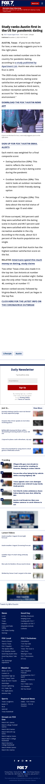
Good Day (25, 613)
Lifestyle (31, 34)
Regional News (28, 698)
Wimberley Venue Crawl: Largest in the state (16, 573)
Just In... (5, 408)
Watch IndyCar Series (9, 736)
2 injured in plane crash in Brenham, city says (17, 439)
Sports (5, 698)
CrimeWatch (25, 641)
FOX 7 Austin (24, 34)
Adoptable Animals (27, 626)
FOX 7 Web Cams (27, 684)
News (4, 613)
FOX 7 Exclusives (28, 638)
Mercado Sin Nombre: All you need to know (16, 564)
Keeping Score (26, 619)
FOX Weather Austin (8, 651)
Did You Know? (26, 689)
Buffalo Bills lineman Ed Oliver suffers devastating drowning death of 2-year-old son (16, 431)
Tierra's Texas (6, 644)
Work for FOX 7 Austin (9, 681)
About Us (6, 668)
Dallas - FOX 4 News (28, 702)
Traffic (4, 619)
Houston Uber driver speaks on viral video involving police (16, 421)
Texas (4, 621)
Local (3, 616)
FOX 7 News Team (8, 678)
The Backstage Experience (7, 661)
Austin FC (5, 704)
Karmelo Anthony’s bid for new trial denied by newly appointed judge (16, 412)
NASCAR (4, 709)
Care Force (24, 651)
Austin (19, 353)
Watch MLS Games (8, 750)
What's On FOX (7, 671)
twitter (18, 760)
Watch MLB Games (8, 729)
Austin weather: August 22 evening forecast (16, 545)
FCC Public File (7, 688)
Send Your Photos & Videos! (28, 680)
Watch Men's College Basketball (9, 740)
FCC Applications (7, 691)
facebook (14, 760)
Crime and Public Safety (7, 627)
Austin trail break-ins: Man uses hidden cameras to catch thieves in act (27, 502)
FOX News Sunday (8, 630)
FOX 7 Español (7, 646)
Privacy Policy (25, 397)
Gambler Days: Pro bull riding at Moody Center (15, 555)
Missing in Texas (26, 654)
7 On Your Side (26, 644)
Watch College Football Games (9, 726)
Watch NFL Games (8, 722)
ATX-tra (23, 659)
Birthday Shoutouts (27, 616)
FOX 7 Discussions (27, 656)
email (30, 760)
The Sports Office (8, 649)
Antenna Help (6, 693)
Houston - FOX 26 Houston (27, 705)
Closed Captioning (8, 686)
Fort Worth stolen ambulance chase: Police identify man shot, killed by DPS (27, 493)
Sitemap (4, 633)
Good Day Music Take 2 (9, 657)
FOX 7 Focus (25, 646)
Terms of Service (24, 399)
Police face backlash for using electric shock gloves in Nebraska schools (16, 449)
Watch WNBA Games (9, 747)
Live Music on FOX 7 (28, 624)
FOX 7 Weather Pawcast (26, 672)
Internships (5, 683)
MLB (3, 707)
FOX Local (6, 638)
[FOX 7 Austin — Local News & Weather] (8, 3)
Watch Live (35, 3)
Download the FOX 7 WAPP (28, 676)
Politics (4, 624)
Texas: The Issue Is (27, 649)
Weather (25, 668)
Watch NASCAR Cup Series (8, 733)
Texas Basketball (7, 712)
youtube (26, 760)
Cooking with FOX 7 (27, 621)
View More (37, 408)
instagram (22, 760)
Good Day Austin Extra (9, 654)
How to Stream (7, 641)
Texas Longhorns (8, 702)
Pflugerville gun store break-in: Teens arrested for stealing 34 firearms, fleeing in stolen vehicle (26, 466)
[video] (38, 538)
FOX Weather (25, 686)
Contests (24, 629)
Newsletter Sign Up (8, 676)
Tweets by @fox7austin (9, 604)
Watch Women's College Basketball (8, 744)
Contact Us (5, 673)
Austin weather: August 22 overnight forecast (14, 537)
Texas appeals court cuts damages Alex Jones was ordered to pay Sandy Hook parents (28, 484)
